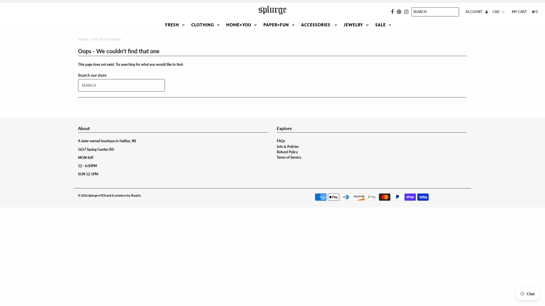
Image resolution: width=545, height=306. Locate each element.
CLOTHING (202, 24)
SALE (380, 24)
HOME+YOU (238, 24)
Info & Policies (288, 146)
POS (103, 195)
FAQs (281, 141)
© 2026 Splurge (88, 195)
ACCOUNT (474, 12)
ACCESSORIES (316, 24)
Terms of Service (289, 157)
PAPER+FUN (276, 24)
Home (83, 39)
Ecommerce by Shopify (126, 195)
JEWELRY (353, 24)
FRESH (172, 24)
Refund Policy (287, 152)
